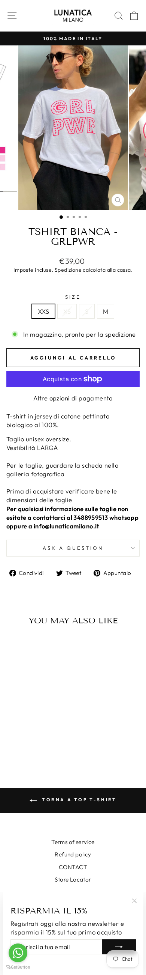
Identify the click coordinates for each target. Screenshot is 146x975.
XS (67, 311)
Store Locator (73, 879)
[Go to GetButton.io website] (18, 967)
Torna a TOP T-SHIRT (78, 799)
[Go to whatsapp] (18, 952)
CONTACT (73, 867)
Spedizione (68, 269)
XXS (43, 311)
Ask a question (73, 548)
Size (73, 297)
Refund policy (73, 854)
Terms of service (73, 842)
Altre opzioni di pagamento (73, 398)
